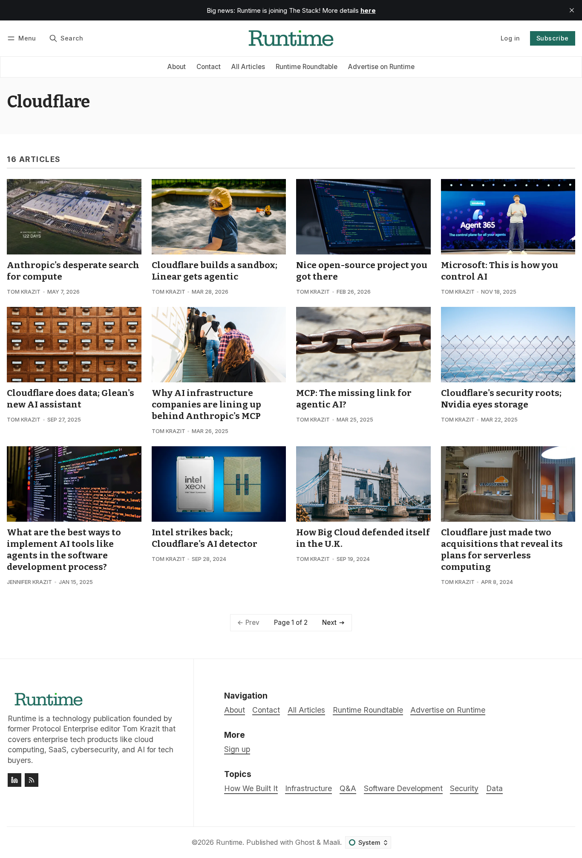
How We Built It (251, 788)
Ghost (304, 842)
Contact (208, 67)
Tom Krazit (23, 292)
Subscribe (552, 38)
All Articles (248, 67)
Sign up (237, 749)
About (176, 67)
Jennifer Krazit (29, 582)
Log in (510, 38)
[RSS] (31, 780)
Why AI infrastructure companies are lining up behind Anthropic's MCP (206, 405)
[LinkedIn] (14, 780)
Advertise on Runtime (381, 67)
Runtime (229, 842)
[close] (572, 10)
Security (464, 788)
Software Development (403, 788)
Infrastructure (308, 788)
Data (494, 788)
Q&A (348, 788)
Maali (331, 842)
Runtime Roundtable (306, 67)
